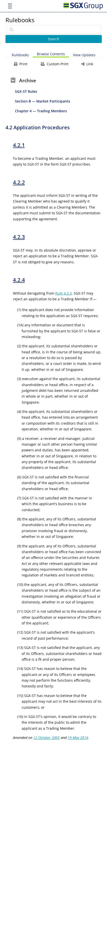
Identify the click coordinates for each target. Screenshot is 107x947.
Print (23, 64)
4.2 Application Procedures (37, 127)
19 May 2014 (78, 737)
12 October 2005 (46, 737)
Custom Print (57, 64)
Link (89, 64)
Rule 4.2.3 (63, 293)
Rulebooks (19, 20)
